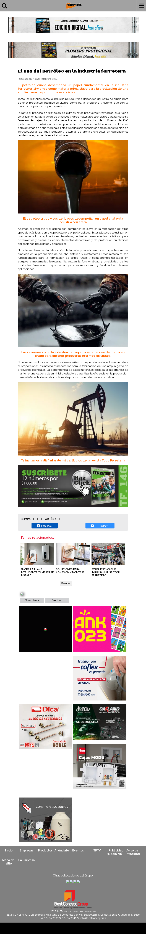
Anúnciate (61, 850)
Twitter (101, 525)
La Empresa (26, 860)
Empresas (26, 850)
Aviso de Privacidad (132, 852)
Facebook (46, 525)
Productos (45, 850)
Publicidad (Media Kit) (115, 852)
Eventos (78, 850)
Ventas (56, 600)
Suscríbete (32, 600)
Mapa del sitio (8, 861)
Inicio (8, 850)
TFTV (97, 850)
